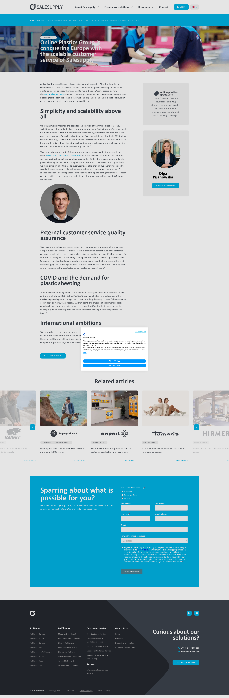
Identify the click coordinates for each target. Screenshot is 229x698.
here (85, 353)
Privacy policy (140, 331)
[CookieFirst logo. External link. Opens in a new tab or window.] (84, 334)
